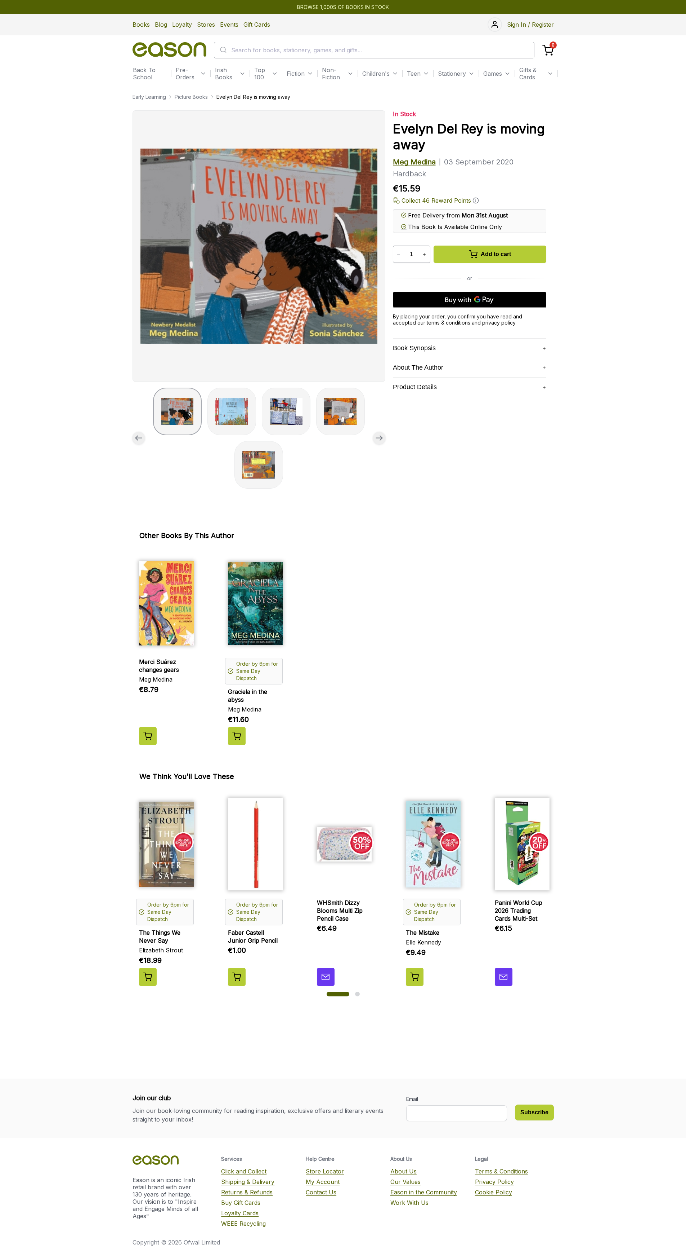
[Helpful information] (475, 200)
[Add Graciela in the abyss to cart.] (237, 736)
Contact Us (321, 1192)
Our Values (405, 1181)
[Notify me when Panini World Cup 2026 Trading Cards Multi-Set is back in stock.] (503, 977)
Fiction (296, 73)
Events (229, 24)
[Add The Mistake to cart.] (414, 977)
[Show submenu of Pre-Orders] (203, 73)
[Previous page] (139, 438)
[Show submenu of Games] (507, 73)
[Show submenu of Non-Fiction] (350, 73)
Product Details (415, 387)
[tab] (177, 411)
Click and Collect (243, 1171)
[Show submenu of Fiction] (310, 73)
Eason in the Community (423, 1192)
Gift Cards (256, 24)
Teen (414, 73)
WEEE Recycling (243, 1223)
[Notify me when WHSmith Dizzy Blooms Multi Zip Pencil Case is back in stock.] (326, 977)
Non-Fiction (331, 73)
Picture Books (191, 97)
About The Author (418, 367)
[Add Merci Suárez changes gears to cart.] (148, 736)
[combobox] (374, 50)
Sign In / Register (530, 24)
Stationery (452, 73)
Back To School (144, 73)
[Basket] (547, 50)
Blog (161, 24)
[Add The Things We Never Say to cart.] (148, 977)
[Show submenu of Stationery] (471, 73)
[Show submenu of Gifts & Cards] (550, 73)
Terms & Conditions (501, 1171)
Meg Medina (414, 162)
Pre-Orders (185, 73)
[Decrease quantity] (398, 254)
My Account (323, 1181)
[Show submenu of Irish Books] (242, 73)
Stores (206, 24)
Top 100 (259, 73)
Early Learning (149, 97)
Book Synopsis (414, 348)
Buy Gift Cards (240, 1202)
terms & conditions (448, 323)
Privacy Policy (494, 1181)
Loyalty (182, 24)
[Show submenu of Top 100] (275, 73)
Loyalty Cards (240, 1213)
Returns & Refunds (247, 1192)
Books (141, 24)
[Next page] (379, 438)
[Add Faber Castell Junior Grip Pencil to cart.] (237, 977)
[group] (259, 246)
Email (412, 1099)
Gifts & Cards (528, 73)
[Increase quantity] (424, 254)
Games (492, 73)
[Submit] (222, 50)
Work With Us (409, 1202)
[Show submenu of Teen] (426, 73)
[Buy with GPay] (469, 300)
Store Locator (325, 1171)
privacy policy (499, 323)
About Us (403, 1171)
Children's (376, 73)
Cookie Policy (493, 1192)
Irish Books (223, 73)
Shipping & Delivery (247, 1181)
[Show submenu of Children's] (395, 73)
